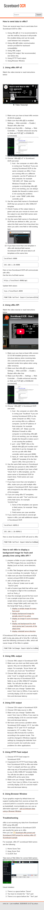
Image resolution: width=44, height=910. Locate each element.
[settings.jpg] (23, 156)
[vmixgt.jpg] (20, 883)
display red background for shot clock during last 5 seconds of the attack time (24, 626)
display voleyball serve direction (24, 631)
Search (38, 15)
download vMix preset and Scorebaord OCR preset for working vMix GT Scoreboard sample (19, 835)
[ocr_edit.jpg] (19, 243)
